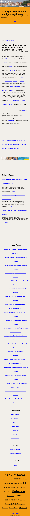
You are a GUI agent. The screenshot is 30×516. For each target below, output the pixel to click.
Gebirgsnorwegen (10, 40)
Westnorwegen (15, 438)
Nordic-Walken (8, 81)
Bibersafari (16, 100)
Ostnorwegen (15, 426)
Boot (17, 487)
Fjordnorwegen (15, 414)
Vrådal (3, 140)
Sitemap (12, 513)
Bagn (12, 483)
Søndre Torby (8, 491)
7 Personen (23, 487)
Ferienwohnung (13, 508)
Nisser (10, 66)
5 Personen (18, 483)
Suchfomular (10, 120)
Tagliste (17, 513)
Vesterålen (15, 434)
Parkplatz (16, 148)
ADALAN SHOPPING (15, 449)
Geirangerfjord (9, 504)
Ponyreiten (5, 104)
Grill (24, 483)
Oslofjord (5, 479)
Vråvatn (7, 58)
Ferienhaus (20, 140)
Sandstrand (5, 62)
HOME (14, 21)
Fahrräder (22, 100)
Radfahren (22, 77)
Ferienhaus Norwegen (15, 453)
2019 (15, 465)
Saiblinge (4, 90)
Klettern (11, 104)
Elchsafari (9, 100)
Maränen (17, 86)
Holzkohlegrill (16, 144)
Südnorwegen (15, 430)
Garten (10, 144)
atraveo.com (24, 110)
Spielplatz (13, 475)
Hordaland (6, 483)
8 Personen (20, 500)
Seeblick (4, 148)
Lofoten (15, 422)
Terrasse (23, 144)
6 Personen (23, 508)
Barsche (12, 90)
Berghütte (10, 148)
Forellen (12, 86)
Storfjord (7, 475)
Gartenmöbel (10, 500)
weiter (14, 191)
